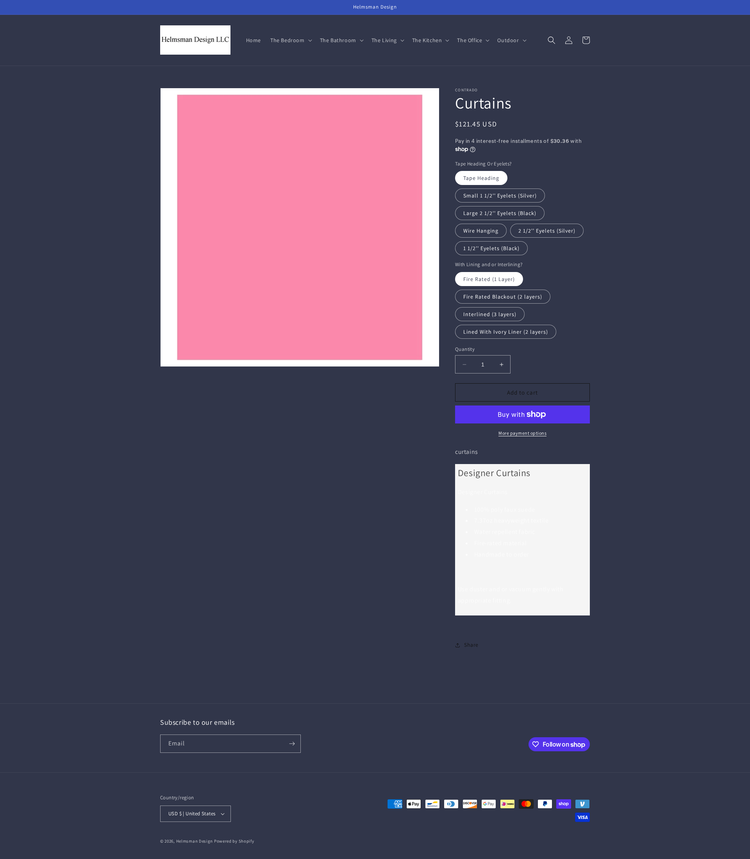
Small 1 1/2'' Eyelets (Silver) (500, 195)
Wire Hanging (480, 230)
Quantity (465, 349)
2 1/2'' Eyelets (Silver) (546, 230)
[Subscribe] (291, 744)
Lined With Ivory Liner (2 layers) (505, 331)
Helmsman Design (194, 841)
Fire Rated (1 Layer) (489, 279)
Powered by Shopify (234, 841)
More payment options (522, 433)
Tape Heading (481, 177)
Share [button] (471, 644)
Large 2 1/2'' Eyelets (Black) (499, 213)
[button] (290, 40)
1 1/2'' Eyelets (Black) (491, 248)
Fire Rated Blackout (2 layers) (502, 296)
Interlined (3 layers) (489, 314)
